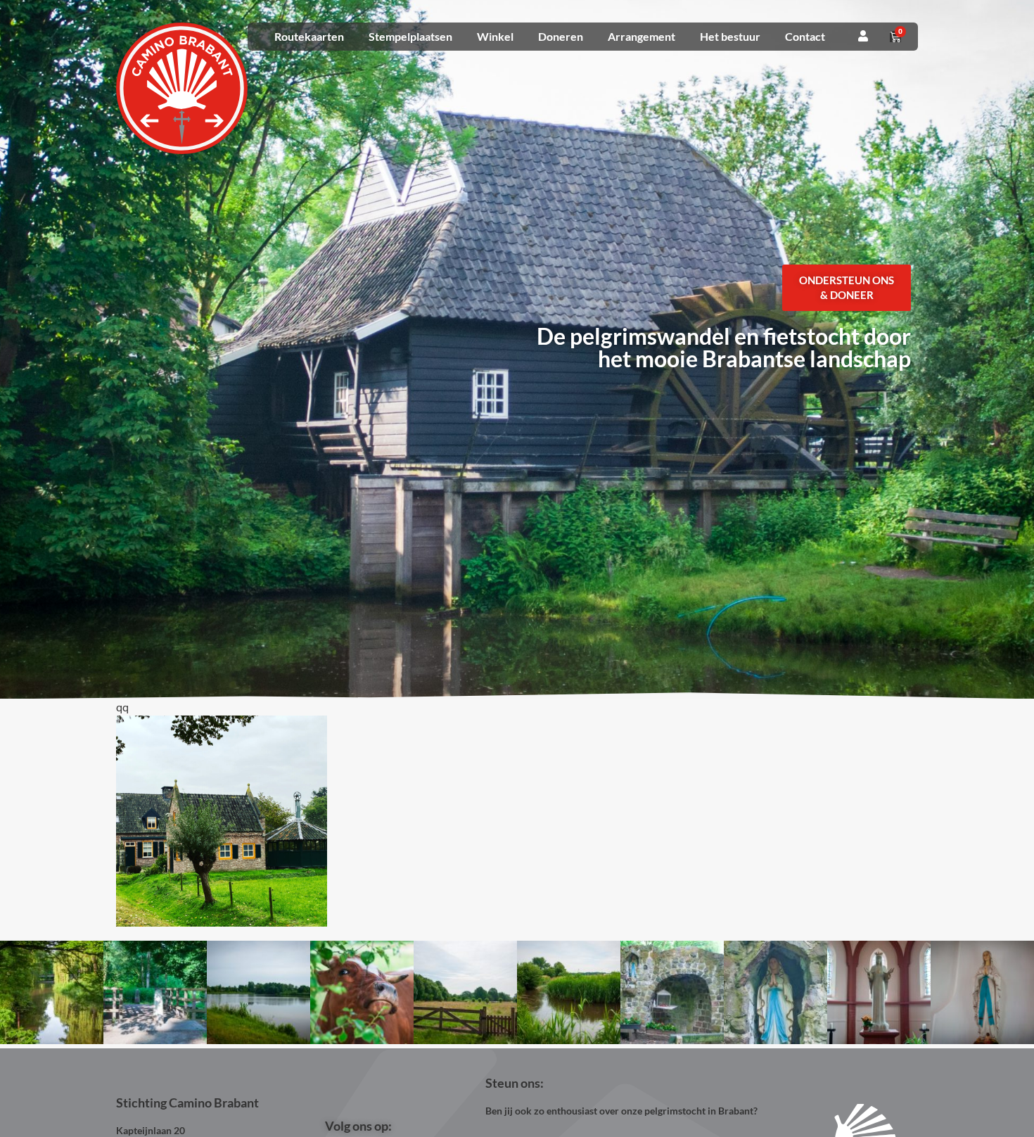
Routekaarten (309, 36)
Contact (805, 36)
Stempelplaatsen (410, 36)
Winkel (495, 36)
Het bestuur (730, 36)
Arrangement (641, 36)
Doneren (560, 36)
